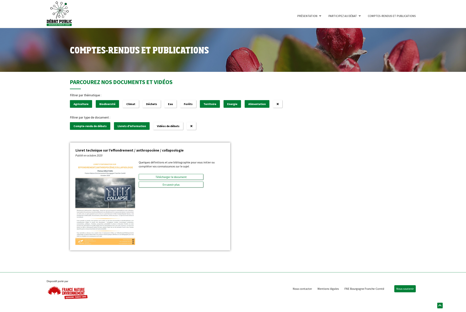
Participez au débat (342, 16)
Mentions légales (328, 288)
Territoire (210, 104)
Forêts (188, 104)
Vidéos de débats (168, 126)
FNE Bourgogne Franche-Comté (364, 288)
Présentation (307, 16)
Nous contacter (302, 288)
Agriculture (81, 104)
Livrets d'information (132, 126)
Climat (130, 104)
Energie (232, 104)
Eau (170, 104)
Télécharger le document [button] (171, 177)
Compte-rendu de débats (90, 126)
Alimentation (257, 104)
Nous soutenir (405, 288)
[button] (171, 184)
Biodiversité (107, 104)
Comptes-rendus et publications (392, 16)
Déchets (151, 104)
